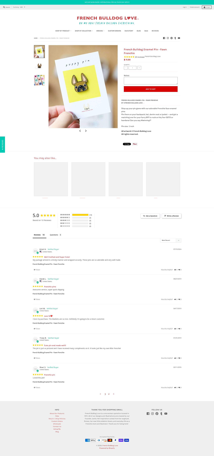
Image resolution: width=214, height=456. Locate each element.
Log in (185, 7)
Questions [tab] (54, 235)
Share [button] (38, 270)
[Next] (86, 131)
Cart (208, 7)
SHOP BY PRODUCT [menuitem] (62, 31)
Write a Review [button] (173, 216)
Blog (57, 432)
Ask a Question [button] (151, 216)
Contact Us (57, 426)
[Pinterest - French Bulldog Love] (171, 38)
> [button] (113, 394)
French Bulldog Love (152, 56)
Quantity (127, 64)
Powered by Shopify (107, 448)
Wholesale (57, 424)
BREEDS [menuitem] (99, 31)
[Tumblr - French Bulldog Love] (175, 38)
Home (36, 38)
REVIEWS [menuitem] (155, 31)
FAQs (57, 416)
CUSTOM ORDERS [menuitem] (114, 31)
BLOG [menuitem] (139, 31)
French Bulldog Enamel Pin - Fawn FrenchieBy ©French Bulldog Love (139, 101)
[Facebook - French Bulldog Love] (164, 38)
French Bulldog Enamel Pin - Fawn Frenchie (48, 264)
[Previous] (80, 131)
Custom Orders (57, 421)
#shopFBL (57, 429)
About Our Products (57, 413)
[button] (175, 270)
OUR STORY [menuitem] (129, 31)
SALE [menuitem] (146, 31)
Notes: (127, 75)
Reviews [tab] (37, 235)
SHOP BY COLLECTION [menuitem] (83, 31)
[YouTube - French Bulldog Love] (179, 38)
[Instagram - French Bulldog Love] (168, 38)
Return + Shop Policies (57, 419)
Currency (16, 7)
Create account (195, 7)
